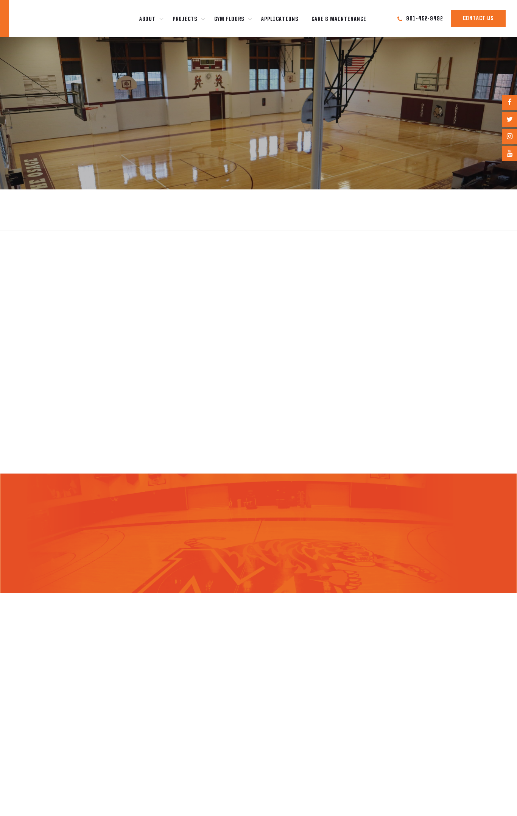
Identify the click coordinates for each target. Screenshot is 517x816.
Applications (279, 19)
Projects (185, 19)
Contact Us (478, 19)
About (147, 19)
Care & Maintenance (338, 19)
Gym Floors (229, 19)
